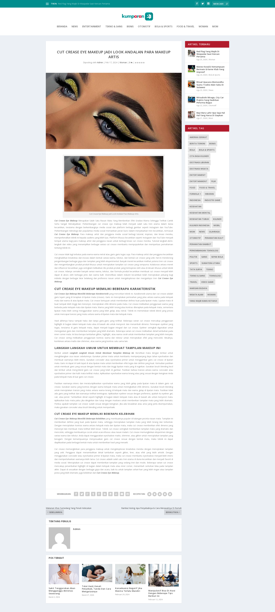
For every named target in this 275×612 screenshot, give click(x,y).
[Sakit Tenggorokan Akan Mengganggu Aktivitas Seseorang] (64, 574)
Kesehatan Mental (200, 212)
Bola (192, 149)
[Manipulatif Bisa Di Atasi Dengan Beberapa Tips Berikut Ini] (163, 575)
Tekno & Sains (113, 26)
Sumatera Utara (211, 263)
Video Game (207, 282)
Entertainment (91, 26)
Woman (203, 26)
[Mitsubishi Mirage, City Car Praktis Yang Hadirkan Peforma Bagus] (191, 99)
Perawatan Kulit (214, 238)
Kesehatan (195, 206)
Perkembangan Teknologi (204, 250)
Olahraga (214, 231)
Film (213, 181)
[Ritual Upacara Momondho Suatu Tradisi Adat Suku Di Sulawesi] (191, 84)
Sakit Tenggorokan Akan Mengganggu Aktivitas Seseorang (62, 591)
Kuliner (217, 219)
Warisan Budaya (198, 288)
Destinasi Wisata (199, 168)
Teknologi (215, 275)
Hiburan (209, 194)
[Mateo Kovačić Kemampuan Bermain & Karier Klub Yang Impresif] (191, 68)
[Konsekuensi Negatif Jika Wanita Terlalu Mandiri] (130, 574)
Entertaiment (198, 175)
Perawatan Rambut (200, 244)
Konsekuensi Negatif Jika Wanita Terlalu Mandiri (128, 589)
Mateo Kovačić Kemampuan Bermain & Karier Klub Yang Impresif (211, 69)
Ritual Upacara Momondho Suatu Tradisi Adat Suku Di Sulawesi (210, 85)
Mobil (217, 225)
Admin (100, 62)
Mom (215, 26)
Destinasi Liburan (199, 162)
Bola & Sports (163, 26)
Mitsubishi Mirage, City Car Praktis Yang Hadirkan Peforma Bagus (210, 100)
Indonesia (195, 200)
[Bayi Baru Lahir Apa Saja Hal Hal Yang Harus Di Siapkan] (191, 114)
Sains (204, 256)
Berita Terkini (197, 143)
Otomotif (144, 26)
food (192, 187)
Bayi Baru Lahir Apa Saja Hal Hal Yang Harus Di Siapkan (211, 114)
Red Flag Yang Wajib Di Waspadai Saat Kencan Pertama (84, 3)
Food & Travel (185, 26)
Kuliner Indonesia (199, 225)
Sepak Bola (217, 256)
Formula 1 (195, 194)
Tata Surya (196, 269)
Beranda (62, 26)
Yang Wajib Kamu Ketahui (203, 300)
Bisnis (130, 26)
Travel (193, 282)
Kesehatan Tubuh (199, 219)
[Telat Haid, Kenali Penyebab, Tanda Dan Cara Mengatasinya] (97, 573)
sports (193, 263)
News (75, 26)
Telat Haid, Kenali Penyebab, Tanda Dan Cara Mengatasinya (96, 589)
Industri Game (212, 200)
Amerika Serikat (198, 137)
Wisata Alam (196, 294)
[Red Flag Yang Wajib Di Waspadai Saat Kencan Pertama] (191, 53)
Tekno (209, 269)
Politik (193, 256)
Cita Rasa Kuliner (199, 156)
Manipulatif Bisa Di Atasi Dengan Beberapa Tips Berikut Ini (161, 593)
